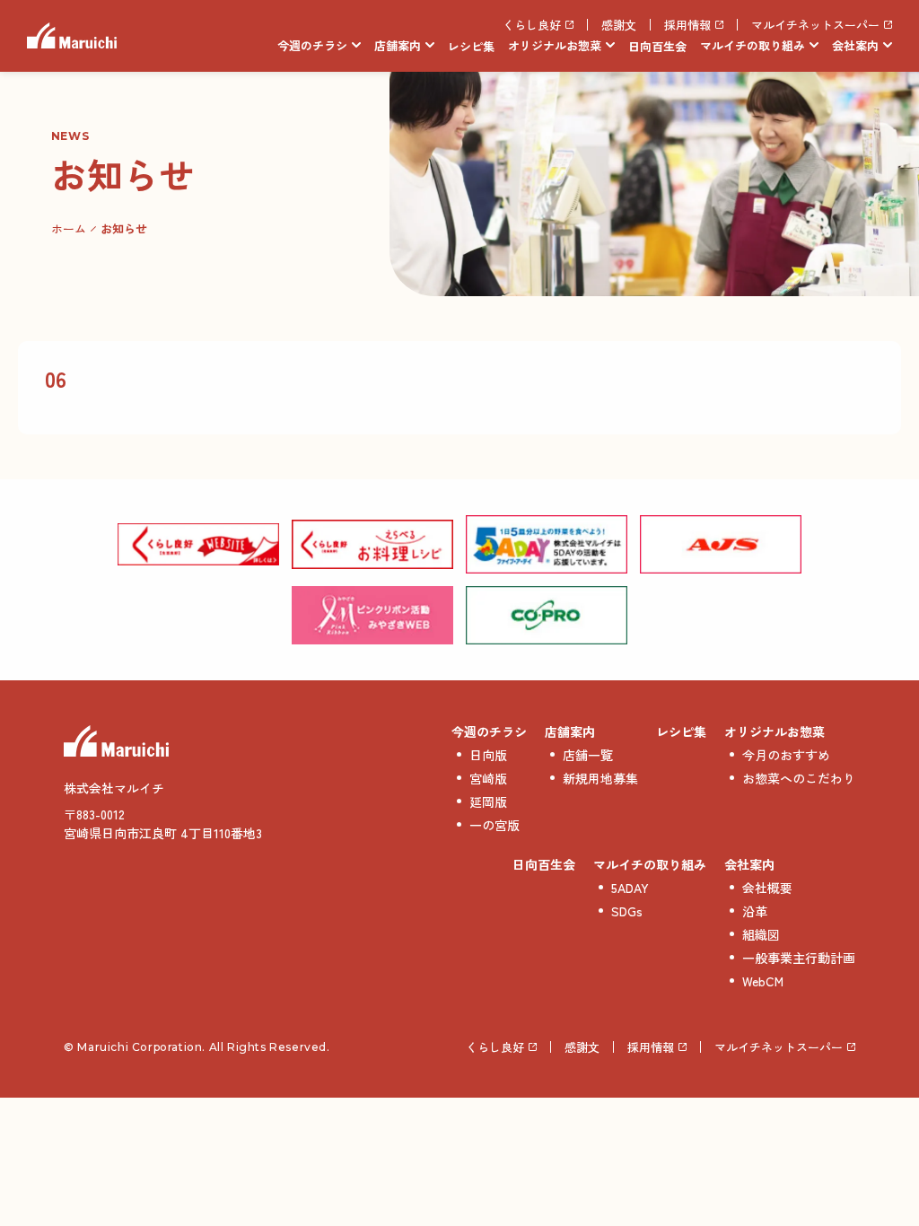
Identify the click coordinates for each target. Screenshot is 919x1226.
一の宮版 (494, 825)
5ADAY (630, 888)
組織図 (761, 934)
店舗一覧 (588, 755)
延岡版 (488, 801)
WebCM (762, 981)
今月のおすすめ (786, 755)
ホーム (68, 228)
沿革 (754, 911)
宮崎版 (488, 778)
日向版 (488, 755)
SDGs (627, 911)
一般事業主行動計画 (798, 958)
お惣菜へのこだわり (798, 778)
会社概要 (767, 888)
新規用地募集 (600, 778)
